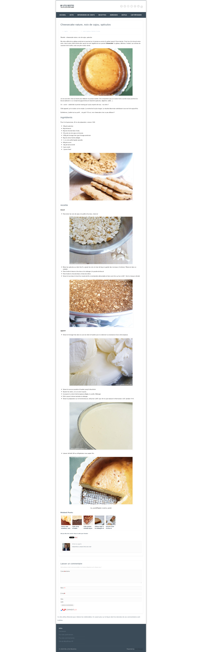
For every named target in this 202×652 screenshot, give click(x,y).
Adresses (114, 15)
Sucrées (98, 31)
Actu (72, 15)
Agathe (66, 31)
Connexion (62, 631)
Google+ (135, 6)
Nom (63, 588)
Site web (62, 600)
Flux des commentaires (66, 638)
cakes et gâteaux (87, 31)
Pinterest (128, 6)
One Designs (139, 649)
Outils (124, 15)
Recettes (102, 15)
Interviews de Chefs (86, 15)
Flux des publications (66, 634)
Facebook (121, 6)
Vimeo (131, 6)
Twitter (125, 6)
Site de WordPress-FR (66, 641)
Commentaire (63, 571)
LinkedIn (138, 6)
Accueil (62, 15)
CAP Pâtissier (136, 15)
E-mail (63, 594)
